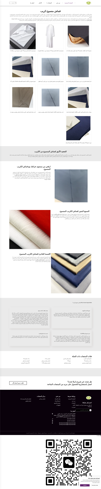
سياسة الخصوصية (33, 433)
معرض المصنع (57, 403)
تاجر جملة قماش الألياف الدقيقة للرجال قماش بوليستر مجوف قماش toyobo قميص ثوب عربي (44, 112)
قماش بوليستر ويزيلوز (46, 360)
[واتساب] (98, 435)
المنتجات (49, 3)
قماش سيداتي (42, 399)
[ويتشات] (50, 462)
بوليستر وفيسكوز (67, 363)
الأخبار (40, 3)
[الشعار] (88, 2)
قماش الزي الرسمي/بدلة (25, 399)
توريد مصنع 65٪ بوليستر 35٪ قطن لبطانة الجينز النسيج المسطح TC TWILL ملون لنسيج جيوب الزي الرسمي (69, 142)
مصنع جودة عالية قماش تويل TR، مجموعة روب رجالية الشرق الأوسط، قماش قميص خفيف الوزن (44, 50)
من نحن (58, 3)
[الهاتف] (97, 435)
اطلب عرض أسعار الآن (18, 383)
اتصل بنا (32, 3)
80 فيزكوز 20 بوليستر (25, 363)
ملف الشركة (57, 399)
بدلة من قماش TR (87, 360)
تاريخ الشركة (57, 401)
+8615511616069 (71, 421)
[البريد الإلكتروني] (99, 435)
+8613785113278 (71, 418)
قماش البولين (28, 401)
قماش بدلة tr (47, 358)
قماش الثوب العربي (87, 358)
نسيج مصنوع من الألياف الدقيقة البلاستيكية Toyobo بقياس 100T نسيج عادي (20, 81)
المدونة (27, 433)
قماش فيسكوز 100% (46, 363)
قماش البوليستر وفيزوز (86, 363)
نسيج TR (69, 360)
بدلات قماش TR (26, 358)
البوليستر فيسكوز (26, 360)
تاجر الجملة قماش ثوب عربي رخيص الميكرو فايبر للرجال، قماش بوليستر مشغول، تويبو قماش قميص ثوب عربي (68, 81)
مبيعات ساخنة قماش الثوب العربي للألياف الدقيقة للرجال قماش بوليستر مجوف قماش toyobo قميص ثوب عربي (68, 112)
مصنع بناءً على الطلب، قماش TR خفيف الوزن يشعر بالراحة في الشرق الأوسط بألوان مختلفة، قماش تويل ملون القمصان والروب (65, 50)
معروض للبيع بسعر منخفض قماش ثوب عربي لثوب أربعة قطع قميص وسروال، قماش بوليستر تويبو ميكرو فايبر (41, 81)
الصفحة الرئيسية (69, 3)
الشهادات (58, 405)
